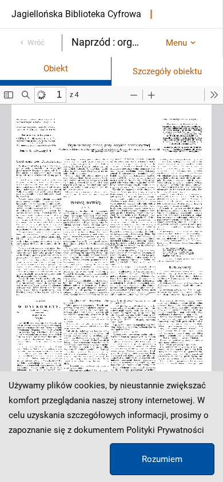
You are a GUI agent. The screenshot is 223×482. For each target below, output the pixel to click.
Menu (176, 43)
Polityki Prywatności (165, 430)
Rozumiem (162, 459)
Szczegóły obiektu (167, 71)
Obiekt (55, 68)
